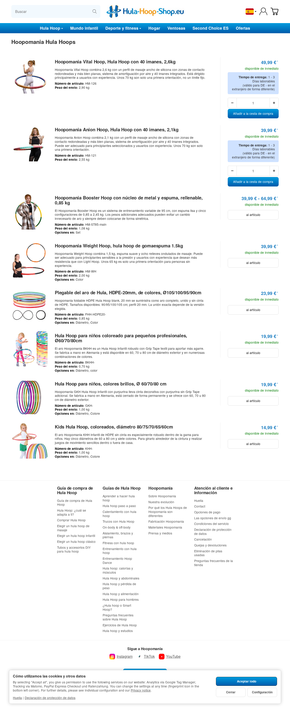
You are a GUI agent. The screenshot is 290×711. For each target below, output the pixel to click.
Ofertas (243, 28)
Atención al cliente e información (213, 490)
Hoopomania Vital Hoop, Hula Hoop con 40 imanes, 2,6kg (115, 61)
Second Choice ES (211, 28)
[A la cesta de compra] (274, 11)
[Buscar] (94, 11)
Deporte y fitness (121, 28)
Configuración (262, 692)
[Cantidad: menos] (232, 103)
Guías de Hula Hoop (121, 488)
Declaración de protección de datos (50, 697)
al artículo (253, 214)
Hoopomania (160, 488)
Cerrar (230, 692)
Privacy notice (141, 690)
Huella (17, 697)
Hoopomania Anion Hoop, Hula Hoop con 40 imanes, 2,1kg (116, 129)
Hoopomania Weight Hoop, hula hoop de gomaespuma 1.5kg (119, 245)
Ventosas (176, 28)
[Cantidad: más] (274, 103)
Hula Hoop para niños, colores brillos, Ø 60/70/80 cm (111, 383)
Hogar (154, 28)
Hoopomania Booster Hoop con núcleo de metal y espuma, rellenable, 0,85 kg (129, 200)
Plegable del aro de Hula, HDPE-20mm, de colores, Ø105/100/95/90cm (128, 292)
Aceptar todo (246, 681)
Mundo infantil (84, 28)
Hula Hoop (50, 28)
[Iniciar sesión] (263, 11)
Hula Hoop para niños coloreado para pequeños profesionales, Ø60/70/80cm (121, 338)
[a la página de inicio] (145, 11)
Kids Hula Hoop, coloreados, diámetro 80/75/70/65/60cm (114, 426)
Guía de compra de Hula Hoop (75, 490)
